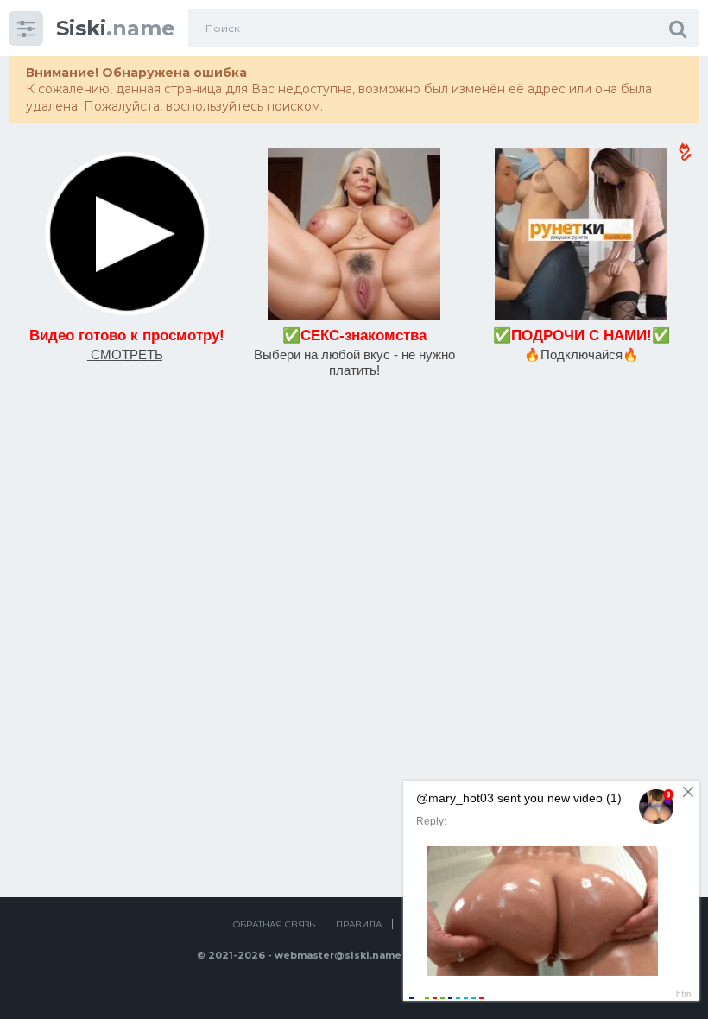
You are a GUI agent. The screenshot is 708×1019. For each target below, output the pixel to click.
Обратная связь (274, 924)
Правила (359, 924)
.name (115, 28)
